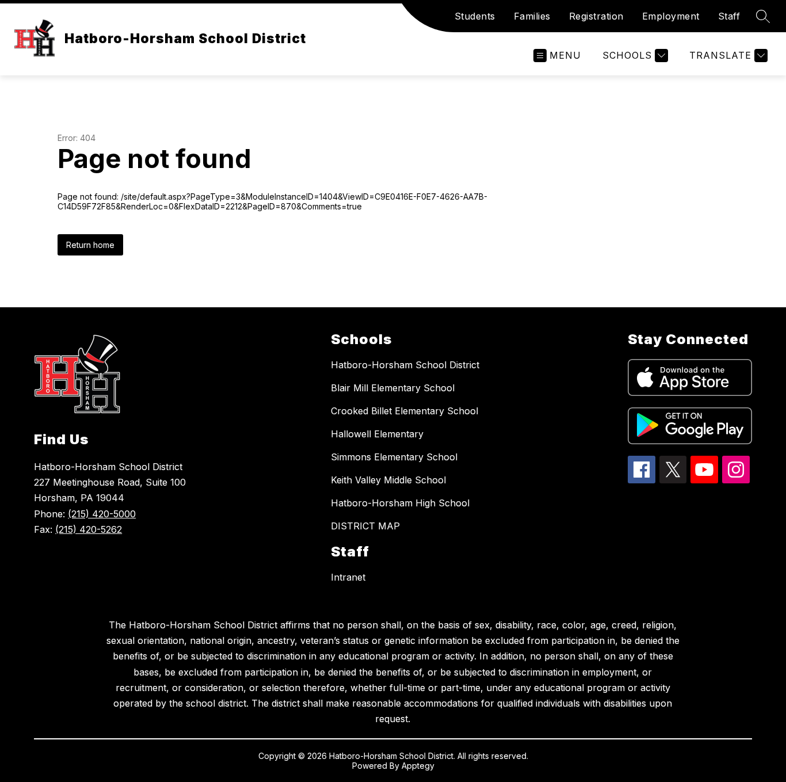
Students (475, 16)
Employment (671, 16)
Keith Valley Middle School (388, 480)
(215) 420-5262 (88, 529)
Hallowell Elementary (377, 434)
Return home (90, 245)
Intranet (348, 577)
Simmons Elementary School (394, 457)
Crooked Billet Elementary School (404, 411)
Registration (596, 16)
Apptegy (418, 765)
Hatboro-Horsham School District (405, 365)
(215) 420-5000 (102, 514)
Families (532, 16)
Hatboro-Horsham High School (400, 503)
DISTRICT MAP (365, 526)
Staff (729, 16)
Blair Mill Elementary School (393, 388)
